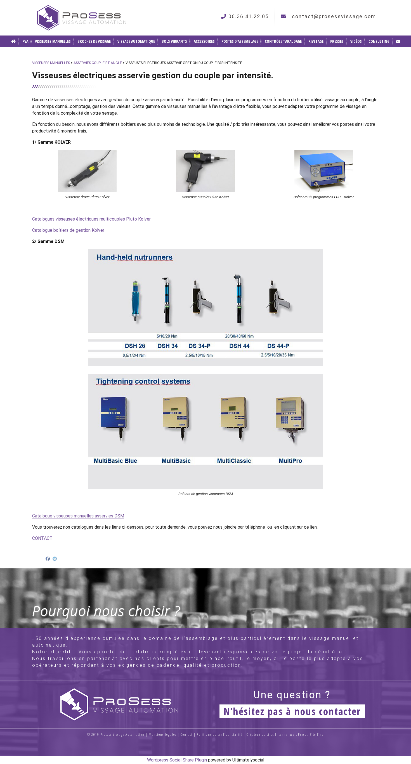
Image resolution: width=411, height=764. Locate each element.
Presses (337, 41)
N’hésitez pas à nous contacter (292, 711)
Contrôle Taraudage (283, 41)
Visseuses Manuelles (53, 41)
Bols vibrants (174, 41)
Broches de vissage (94, 41)
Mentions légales (162, 734)
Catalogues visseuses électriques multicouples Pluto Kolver (91, 219)
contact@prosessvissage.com (334, 16)
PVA (25, 41)
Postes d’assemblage (239, 41)
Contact (187, 734)
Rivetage (315, 41)
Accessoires (204, 41)
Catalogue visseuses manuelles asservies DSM (78, 516)
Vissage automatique (136, 41)
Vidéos (356, 41)
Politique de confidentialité (219, 734)
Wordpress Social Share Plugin (177, 760)
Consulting (379, 41)
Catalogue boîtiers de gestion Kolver (68, 230)
